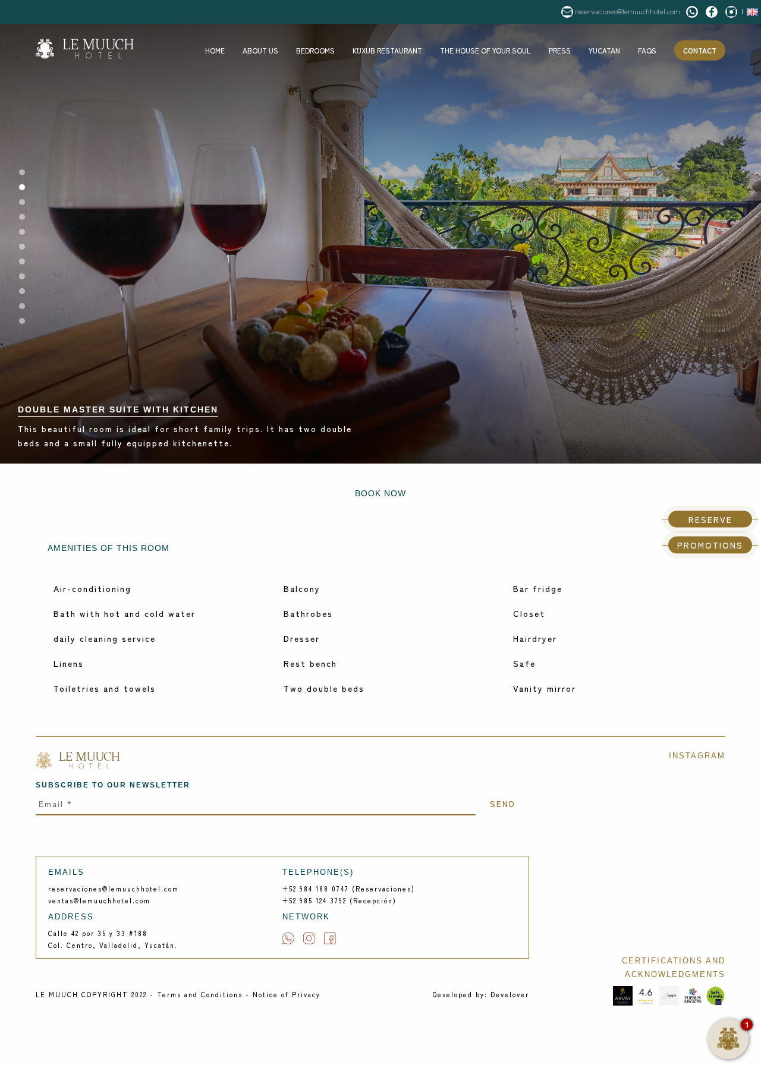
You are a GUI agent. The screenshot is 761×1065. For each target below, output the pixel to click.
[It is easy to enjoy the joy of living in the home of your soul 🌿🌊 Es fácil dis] (596, 832)
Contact (699, 50)
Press (560, 50)
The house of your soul (485, 50)
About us (260, 50)
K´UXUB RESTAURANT (387, 50)
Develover (509, 994)
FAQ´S (647, 50)
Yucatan (604, 50)
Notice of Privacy (286, 994)
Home (215, 50)
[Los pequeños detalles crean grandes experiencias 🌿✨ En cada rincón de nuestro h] (682, 918)
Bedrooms (315, 50)
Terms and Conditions (200, 994)
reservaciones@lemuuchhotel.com (627, 11)
